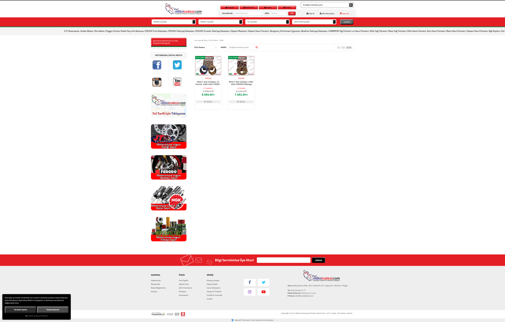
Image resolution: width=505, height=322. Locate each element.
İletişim (288, 7)
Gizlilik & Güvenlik (214, 295)
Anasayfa (230, 7)
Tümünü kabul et (52, 310)
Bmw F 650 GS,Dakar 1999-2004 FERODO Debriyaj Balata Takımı (241, 83)
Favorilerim (183, 295)
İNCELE (209, 102)
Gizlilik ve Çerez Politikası (37, 316)
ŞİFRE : (267, 13)
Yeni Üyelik (183, 280)
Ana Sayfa (197, 40)
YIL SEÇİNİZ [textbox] (252, 22)
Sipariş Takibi (212, 284)
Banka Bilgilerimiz (158, 288)
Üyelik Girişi (184, 284)
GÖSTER (347, 22)
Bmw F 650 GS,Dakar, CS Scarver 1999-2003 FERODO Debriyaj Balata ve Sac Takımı (208, 83)
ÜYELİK (182, 275)
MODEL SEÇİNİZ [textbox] (207, 22)
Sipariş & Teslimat (214, 291)
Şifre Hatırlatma (327, 13)
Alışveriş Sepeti (213, 280)
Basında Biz (155, 284)
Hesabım (182, 291)
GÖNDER (318, 260)
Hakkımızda (249, 7)
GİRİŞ (292, 13)
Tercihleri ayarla (20, 310)
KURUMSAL (155, 275)
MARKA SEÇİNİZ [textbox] (160, 22)
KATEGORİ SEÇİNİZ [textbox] (302, 22)
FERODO (208, 78)
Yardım (268, 7)
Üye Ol (311, 13)
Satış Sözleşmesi (213, 288)
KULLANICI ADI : (227, 13)
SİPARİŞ (210, 275)
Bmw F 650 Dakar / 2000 (213, 40)
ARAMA (223, 47)
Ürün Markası (199, 47)
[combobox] (174, 21)
